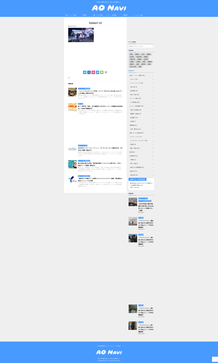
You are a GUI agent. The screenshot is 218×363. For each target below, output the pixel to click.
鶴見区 (150, 61)
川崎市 (132, 61)
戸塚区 (138, 61)
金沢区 (146, 59)
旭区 (144, 61)
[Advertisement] (95, 56)
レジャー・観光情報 (111, 15)
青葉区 (149, 54)
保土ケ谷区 (133, 66)
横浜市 (137, 54)
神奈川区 (132, 59)
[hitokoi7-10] (97, 72)
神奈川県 (139, 56)
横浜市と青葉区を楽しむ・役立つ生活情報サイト (109, 358)
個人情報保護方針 (102, 346)
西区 (131, 54)
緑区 (138, 64)
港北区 (132, 56)
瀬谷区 (132, 64)
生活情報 (84, 15)
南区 (140, 66)
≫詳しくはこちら (134, 187)
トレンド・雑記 (139, 15)
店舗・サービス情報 (98, 15)
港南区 (139, 59)
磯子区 (143, 64)
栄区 (149, 64)
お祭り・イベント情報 (70, 15)
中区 (143, 54)
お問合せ (118, 346)
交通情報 (125, 15)
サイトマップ (111, 346)
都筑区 (146, 56)
